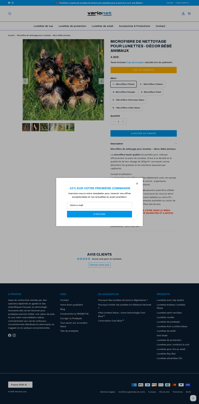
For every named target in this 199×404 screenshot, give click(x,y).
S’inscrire (99, 214)
